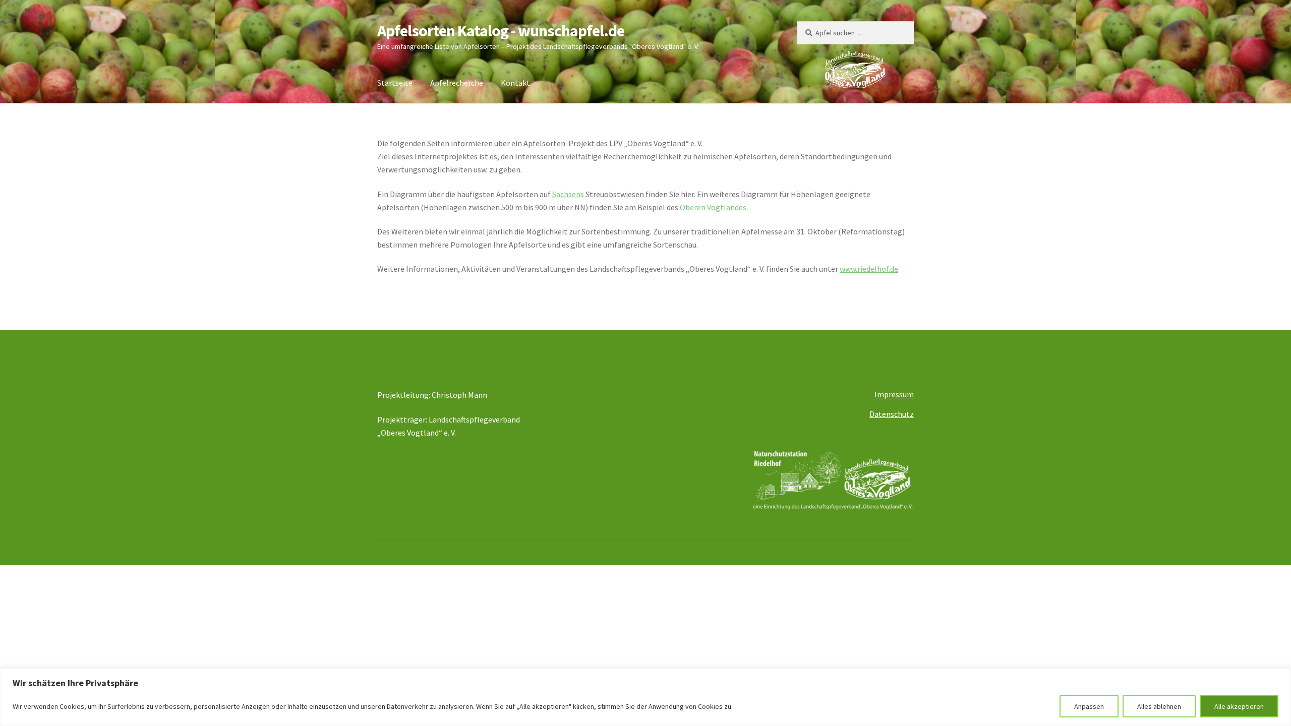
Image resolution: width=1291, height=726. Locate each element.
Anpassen (1089, 706)
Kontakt (515, 83)
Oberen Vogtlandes (713, 207)
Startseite (395, 83)
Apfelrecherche (456, 83)
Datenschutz (891, 414)
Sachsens (568, 194)
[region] (645, 697)
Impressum (894, 394)
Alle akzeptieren (1239, 706)
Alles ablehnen (1159, 706)
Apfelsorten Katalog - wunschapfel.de (500, 31)
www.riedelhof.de (869, 269)
